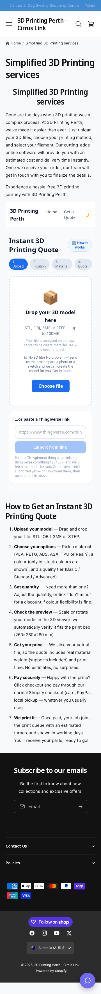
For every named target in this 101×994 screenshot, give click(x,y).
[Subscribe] (80, 806)
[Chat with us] (87, 980)
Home (16, 43)
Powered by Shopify (51, 971)
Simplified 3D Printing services (52, 43)
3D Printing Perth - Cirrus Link (56, 965)
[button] (9, 24)
